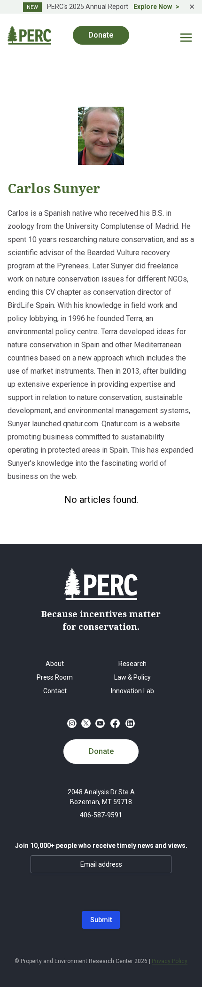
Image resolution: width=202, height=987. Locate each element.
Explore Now (152, 6)
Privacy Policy (169, 961)
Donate (101, 751)
